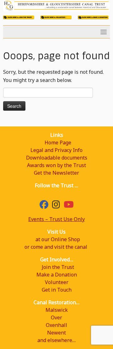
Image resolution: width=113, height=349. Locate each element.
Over (56, 317)
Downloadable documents (56, 157)
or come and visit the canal (55, 246)
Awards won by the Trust (56, 165)
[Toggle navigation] (103, 32)
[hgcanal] (56, 205)
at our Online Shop (57, 239)
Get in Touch (57, 289)
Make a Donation (56, 274)
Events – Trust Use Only (56, 219)
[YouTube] (69, 205)
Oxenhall (56, 325)
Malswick (57, 309)
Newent (56, 332)
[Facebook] (44, 205)
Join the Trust (58, 267)
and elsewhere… (56, 340)
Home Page (58, 142)
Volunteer (56, 282)
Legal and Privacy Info (56, 150)
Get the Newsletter (56, 172)
